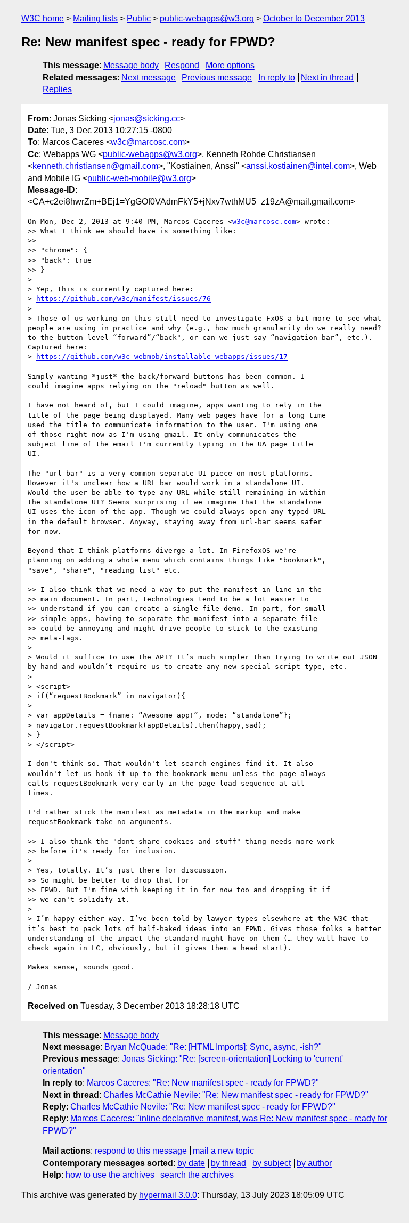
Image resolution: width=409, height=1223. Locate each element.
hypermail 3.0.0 (168, 1195)
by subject (271, 1163)
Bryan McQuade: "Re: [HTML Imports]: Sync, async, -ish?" (213, 1046)
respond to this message (141, 1150)
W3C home (42, 18)
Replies (57, 89)
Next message (148, 77)
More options (230, 65)
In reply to (276, 77)
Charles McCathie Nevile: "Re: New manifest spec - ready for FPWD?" (236, 1094)
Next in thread (327, 77)
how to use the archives (110, 1174)
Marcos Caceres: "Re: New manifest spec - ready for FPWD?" (203, 1082)
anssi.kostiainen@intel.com (298, 165)
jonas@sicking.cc (146, 118)
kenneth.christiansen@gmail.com (95, 165)
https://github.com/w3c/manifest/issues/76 (123, 299)
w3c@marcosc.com (148, 141)
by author (314, 1163)
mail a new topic (223, 1150)
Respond (182, 65)
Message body (131, 65)
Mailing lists (95, 18)
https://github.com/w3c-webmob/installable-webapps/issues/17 (162, 357)
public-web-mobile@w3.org (139, 178)
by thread (228, 1163)
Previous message (217, 77)
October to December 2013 (314, 18)
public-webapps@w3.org (207, 18)
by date (191, 1163)
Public (139, 18)
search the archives (197, 1174)
